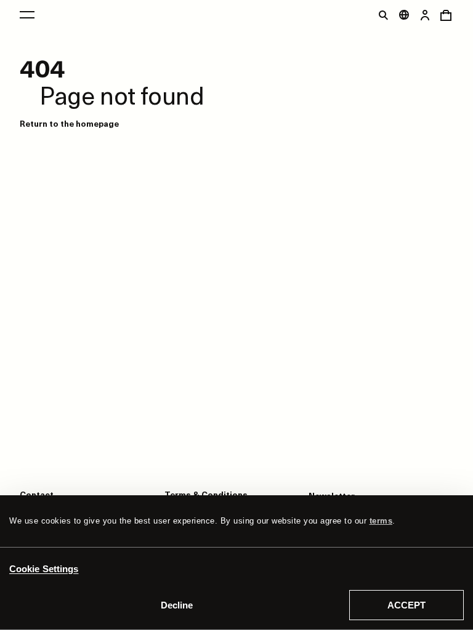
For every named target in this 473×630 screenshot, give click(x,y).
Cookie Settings (44, 569)
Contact (37, 494)
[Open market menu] (404, 14)
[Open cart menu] (445, 14)
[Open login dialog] (424, 14)
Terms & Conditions (206, 494)
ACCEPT (406, 605)
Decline (177, 605)
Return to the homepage (69, 123)
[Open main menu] (27, 14)
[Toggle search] (383, 14)
